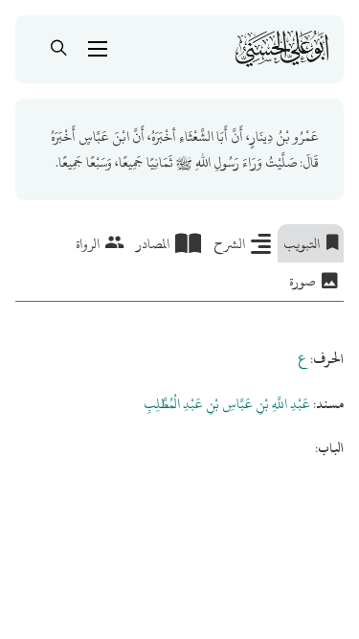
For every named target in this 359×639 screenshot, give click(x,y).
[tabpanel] (179, 381)
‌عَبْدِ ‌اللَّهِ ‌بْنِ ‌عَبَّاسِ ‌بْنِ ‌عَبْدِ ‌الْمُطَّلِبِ (227, 404)
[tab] (311, 243)
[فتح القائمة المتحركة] (97, 49)
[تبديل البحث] (59, 49)
